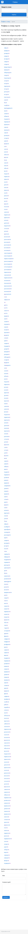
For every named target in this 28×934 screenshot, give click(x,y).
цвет (5, 341)
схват (6, 133)
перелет (6, 384)
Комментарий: (6, 882)
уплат (6, 231)
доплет (6, 425)
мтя (5, 458)
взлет (6, 387)
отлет (6, 450)
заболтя (7, 724)
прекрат (6, 70)
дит (5, 570)
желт (6, 603)
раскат (6, 195)
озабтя (6, 702)
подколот (7, 754)
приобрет (7, 529)
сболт (6, 622)
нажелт (6, 609)
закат (6, 163)
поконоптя (7, 283)
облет (6, 376)
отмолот (7, 819)
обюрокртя (7, 72)
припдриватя (8, 108)
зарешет (7, 554)
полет (6, 398)
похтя (6, 584)
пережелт (7, 611)
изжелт (6, 614)
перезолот (7, 729)
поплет (6, 428)
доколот (7, 765)
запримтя (7, 486)
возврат (6, 59)
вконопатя (7, 294)
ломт (6, 625)
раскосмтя (7, 239)
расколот (7, 773)
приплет (7, 420)
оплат (6, 220)
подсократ (7, 78)
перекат (6, 176)
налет (6, 373)
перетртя (7, 86)
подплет (7, 414)
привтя (6, 316)
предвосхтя (8, 592)
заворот (7, 855)
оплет (6, 423)
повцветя (7, 365)
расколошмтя (8, 261)
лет (5, 368)
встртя (6, 546)
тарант (6, 628)
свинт (6, 683)
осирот (6, 844)
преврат (6, 50)
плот (6, 828)
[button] (14, 14)
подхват (7, 119)
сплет (6, 434)
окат (5, 182)
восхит (6, 589)
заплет (6, 406)
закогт (6, 310)
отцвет (6, 360)
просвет (6, 332)
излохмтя (7, 250)
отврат (6, 64)
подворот (7, 863)
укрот (6, 847)
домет (6, 488)
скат (5, 193)
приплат (7, 217)
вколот (6, 751)
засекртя (7, 532)
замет (6, 461)
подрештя (7, 559)
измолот (7, 803)
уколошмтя (7, 269)
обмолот (7, 795)
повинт (6, 677)
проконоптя (8, 286)
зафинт (6, 696)
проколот (7, 767)
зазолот (7, 726)
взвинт (6, 666)
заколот (7, 743)
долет (6, 395)
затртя (6, 81)
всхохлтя (7, 237)
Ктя (5, 160)
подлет (6, 382)
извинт (6, 669)
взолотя (7, 740)
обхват (6, 116)
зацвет (6, 343)
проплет (7, 431)
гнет (5, 507)
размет (6, 477)
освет (6, 327)
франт (6, 636)
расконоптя (7, 289)
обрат (6, 48)
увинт (6, 688)
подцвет (7, 346)
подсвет (7, 324)
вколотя (7, 787)
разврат (6, 53)
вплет (6, 412)
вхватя (6, 144)
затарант (7, 631)
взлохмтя (7, 247)
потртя (6, 89)
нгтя (5, 313)
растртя (6, 92)
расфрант (7, 644)
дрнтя (6, 633)
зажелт (6, 606)
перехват (7, 122)
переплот (7, 833)
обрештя (7, 557)
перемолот (7, 797)
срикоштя (7, 568)
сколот (6, 770)
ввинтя (6, 691)
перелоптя (7, 272)
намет (6, 464)
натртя (6, 83)
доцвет (6, 349)
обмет (6, 466)
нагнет (6, 510)
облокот (7, 715)
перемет (7, 475)
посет (6, 548)
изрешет (7, 562)
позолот (7, 737)
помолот (7, 811)
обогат (6, 154)
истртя (6, 94)
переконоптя (8, 278)
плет (5, 403)
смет (5, 496)
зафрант (7, 639)
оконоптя (7, 280)
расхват (6, 135)
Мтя (5, 573)
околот (6, 762)
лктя (6, 600)
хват (5, 111)
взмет (6, 480)
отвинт (6, 685)
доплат (6, 223)
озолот (6, 735)
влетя (6, 455)
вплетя (6, 444)
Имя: (3, 875)
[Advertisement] (14, 916)
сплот (6, 841)
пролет (6, 401)
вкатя (6, 204)
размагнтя (7, 579)
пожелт (6, 617)
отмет (6, 499)
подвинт (7, 658)
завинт (6, 650)
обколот (7, 748)
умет (5, 502)
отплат (6, 228)
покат (6, 187)
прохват (6, 130)
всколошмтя (8, 264)
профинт (7, 699)
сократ (6, 75)
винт (5, 647)
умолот (6, 822)
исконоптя (7, 291)
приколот (7, 759)
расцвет (6, 354)
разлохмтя (7, 245)
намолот (7, 792)
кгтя (5, 308)
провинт (7, 680)
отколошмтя (8, 267)
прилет (6, 392)
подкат (6, 174)
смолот (6, 817)
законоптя (7, 275)
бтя (5, 102)
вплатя (6, 234)
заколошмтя (8, 253)
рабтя (6, 704)
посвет (6, 330)
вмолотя (7, 825)
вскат (6, 198)
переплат (7, 215)
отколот (7, 781)
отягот (6, 710)
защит (6, 598)
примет (6, 483)
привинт (7, 672)
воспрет (6, 543)
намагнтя (7, 576)
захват (6, 113)
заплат (6, 212)
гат (5, 146)
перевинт (7, 661)
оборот (6, 849)
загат (6, 149)
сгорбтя (6, 105)
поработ (7, 707)
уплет (6, 442)
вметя (6, 505)
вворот (6, 860)
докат (6, 185)
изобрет (7, 527)
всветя (6, 335)
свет (5, 319)
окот (6, 713)
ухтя (5, 595)
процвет (7, 351)
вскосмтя (7, 242)
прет (5, 538)
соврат (6, 61)
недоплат (7, 226)
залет (6, 371)
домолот (7, 808)
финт (6, 693)
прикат (6, 179)
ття (5, 297)
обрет (6, 524)
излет (6, 390)
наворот (7, 858)
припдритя (7, 581)
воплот (6, 836)
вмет (6, 469)
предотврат (8, 67)
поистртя (7, 97)
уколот (6, 784)
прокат (6, 190)
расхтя (6, 587)
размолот (7, 800)
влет (5, 379)
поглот (6, 718)
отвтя (6, 338)
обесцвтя (7, 357)
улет (5, 453)
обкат (6, 168)
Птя (5, 521)
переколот (7, 756)
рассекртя (7, 535)
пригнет (6, 513)
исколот (7, 778)
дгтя (5, 305)
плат (5, 209)
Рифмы (15, 2)
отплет (6, 439)
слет (5, 447)
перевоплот (8, 838)
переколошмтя (8, 258)
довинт (6, 674)
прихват (6, 124)
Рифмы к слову (5, 21)
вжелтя (6, 620)
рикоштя (7, 565)
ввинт (6, 655)
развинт (6, 663)
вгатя (6, 157)
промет (6, 494)
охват (6, 127)
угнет (6, 518)
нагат (6, 152)
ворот (6, 852)
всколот (7, 776)
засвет (6, 321)
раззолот (7, 732)
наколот (7, 745)
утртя (6, 100)
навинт (6, 652)
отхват (6, 138)
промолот (7, 814)
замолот (7, 789)
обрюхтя (7, 299)
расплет (6, 436)
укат (5, 201)
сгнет (6, 516)
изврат (6, 56)
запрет (6, 540)
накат (6, 165)
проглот (6, 721)
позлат (6, 206)
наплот (6, 830)
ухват (6, 141)
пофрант (7, 641)
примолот (7, 806)
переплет (7, 417)
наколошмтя (8, 256)
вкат (5, 171)
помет (6, 491)
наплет (6, 409)
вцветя (6, 362)
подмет (6, 472)
